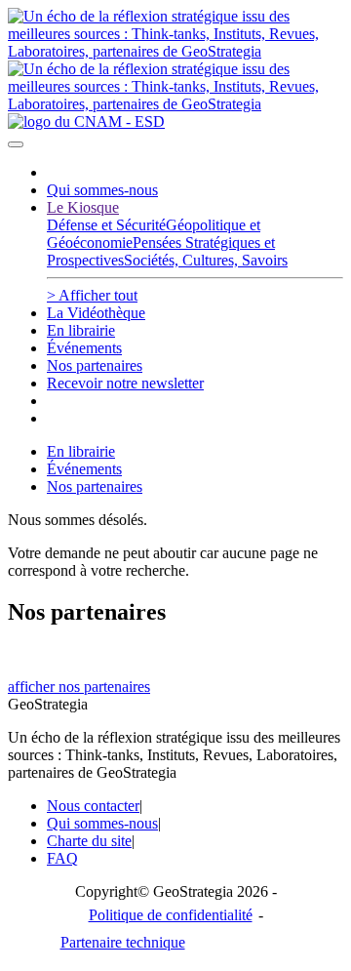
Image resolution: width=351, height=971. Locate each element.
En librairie (81, 330)
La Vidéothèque (96, 312)
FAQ (62, 858)
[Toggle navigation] (15, 144)
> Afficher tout (92, 295)
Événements (84, 348)
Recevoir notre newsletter (125, 383)
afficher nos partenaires (79, 686)
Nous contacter (93, 805)
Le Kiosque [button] (83, 207)
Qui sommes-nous (102, 190)
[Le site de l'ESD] (86, 121)
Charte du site (89, 840)
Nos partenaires (94, 365)
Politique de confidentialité (171, 915)
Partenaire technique (162, 942)
